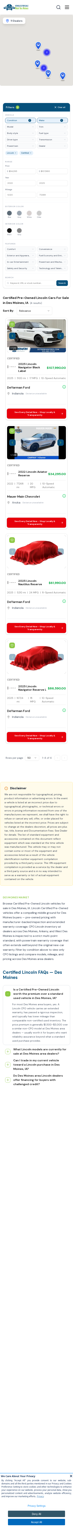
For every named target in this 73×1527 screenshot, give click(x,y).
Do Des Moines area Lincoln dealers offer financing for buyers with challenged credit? (38, 1080)
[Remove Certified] (31, 153)
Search (62, 283)
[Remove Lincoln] (15, 153)
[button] (37, 64)
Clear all (61, 107)
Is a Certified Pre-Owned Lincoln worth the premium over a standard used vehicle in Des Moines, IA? (38, 994)
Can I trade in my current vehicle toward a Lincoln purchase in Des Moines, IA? (36, 1064)
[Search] (58, 7)
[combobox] (34, 311)
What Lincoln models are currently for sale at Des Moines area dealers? (39, 1051)
